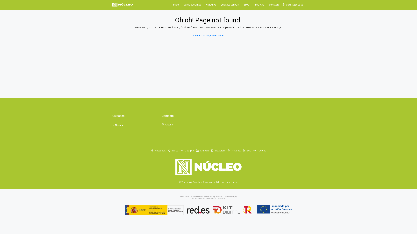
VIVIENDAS (211, 5)
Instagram (220, 150)
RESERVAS (259, 5)
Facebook (160, 150)
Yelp (249, 150)
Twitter (175, 150)
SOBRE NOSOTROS (192, 5)
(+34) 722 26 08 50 (294, 5)
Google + (189, 150)
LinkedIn (204, 150)
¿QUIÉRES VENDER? (230, 5)
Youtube (261, 150)
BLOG (246, 5)
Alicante (119, 125)
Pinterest (236, 150)
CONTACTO (274, 5)
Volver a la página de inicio (208, 35)
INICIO (176, 5)
